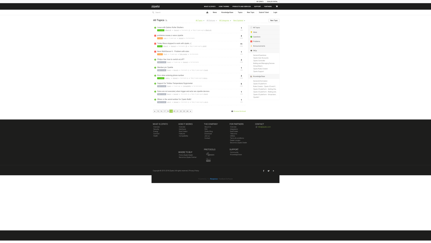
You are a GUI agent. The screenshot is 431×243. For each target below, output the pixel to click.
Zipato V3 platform (260, 84)
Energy (155, 131)
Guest (169, 62)
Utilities (232, 136)
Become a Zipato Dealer (238, 143)
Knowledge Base (227, 12)
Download (208, 134)
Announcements (259, 46)
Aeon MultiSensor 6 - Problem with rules (173, 51)
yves (165, 38)
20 (174, 111)
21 (189, 30)
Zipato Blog (209, 131)
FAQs (255, 51)
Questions (256, 37)
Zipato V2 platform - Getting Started (266, 89)
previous (154, 111)
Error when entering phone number (170, 75)
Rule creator (183, 54)
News (215, 12)
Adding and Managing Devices (264, 63)
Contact (207, 138)
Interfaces (182, 129)
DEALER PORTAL (272, 1)
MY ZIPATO (260, 1)
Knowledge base (236, 154)
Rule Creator (183, 131)
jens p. (205, 78)
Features (182, 134)
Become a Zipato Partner (188, 157)
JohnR (204, 46)
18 (168, 111)
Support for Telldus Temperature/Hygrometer (175, 83)
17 (164, 111)
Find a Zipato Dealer (186, 155)
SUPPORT (257, 6)
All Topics (256, 27)
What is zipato (209, 6)
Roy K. (165, 54)
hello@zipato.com (264, 127)
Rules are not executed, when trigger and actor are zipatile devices (183, 91)
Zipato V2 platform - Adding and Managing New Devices (266, 92)
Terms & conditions (237, 138)
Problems (256, 41)
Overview (156, 127)
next (190, 111)
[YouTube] (273, 170)
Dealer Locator (235, 140)
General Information (260, 81)
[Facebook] (263, 170)
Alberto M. (168, 30)
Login (275, 12)
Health (155, 136)
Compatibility (187, 86)
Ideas (255, 32)
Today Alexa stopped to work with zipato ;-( (174, 43)
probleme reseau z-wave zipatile (170, 35)
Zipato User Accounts (260, 58)
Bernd (169, 94)
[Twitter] (268, 170)
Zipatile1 (256, 97)
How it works (224, 6)
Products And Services (241, 6)
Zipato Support (258, 71)
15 (158, 111)
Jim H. (169, 102)
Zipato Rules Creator (260, 69)
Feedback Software (226, 179)
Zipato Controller (259, 61)
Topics (240, 12)
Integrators (234, 129)
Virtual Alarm (258, 66)
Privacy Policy (194, 171)
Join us (207, 136)
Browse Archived (239, 111)
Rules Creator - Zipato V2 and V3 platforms (266, 86)
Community (234, 152)
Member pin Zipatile (165, 67)
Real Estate (234, 131)
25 (186, 46)
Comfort (156, 134)
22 (181, 111)
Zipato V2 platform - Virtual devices (265, 94)
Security (175, 70)
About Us (208, 127)
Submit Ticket (264, 12)
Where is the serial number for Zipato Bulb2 (174, 99)
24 (187, 111)
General (176, 30)
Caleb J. (167, 78)
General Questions (259, 55)
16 (161, 111)
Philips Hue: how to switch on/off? (170, 59)
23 (184, 111)
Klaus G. (165, 46)
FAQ (206, 129)
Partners (268, 6)
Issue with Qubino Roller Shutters (170, 27)
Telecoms (233, 134)
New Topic (250, 12)
